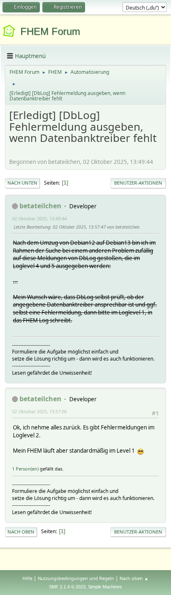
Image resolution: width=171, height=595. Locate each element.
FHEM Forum (50, 31)
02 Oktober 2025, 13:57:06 (39, 411)
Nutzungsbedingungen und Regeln (76, 578)
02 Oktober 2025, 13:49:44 (39, 218)
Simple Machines (105, 586)
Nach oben (20, 532)
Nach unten (22, 183)
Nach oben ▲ (134, 578)
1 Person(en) (25, 469)
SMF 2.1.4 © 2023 (67, 586)
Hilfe (27, 578)
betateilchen (40, 205)
